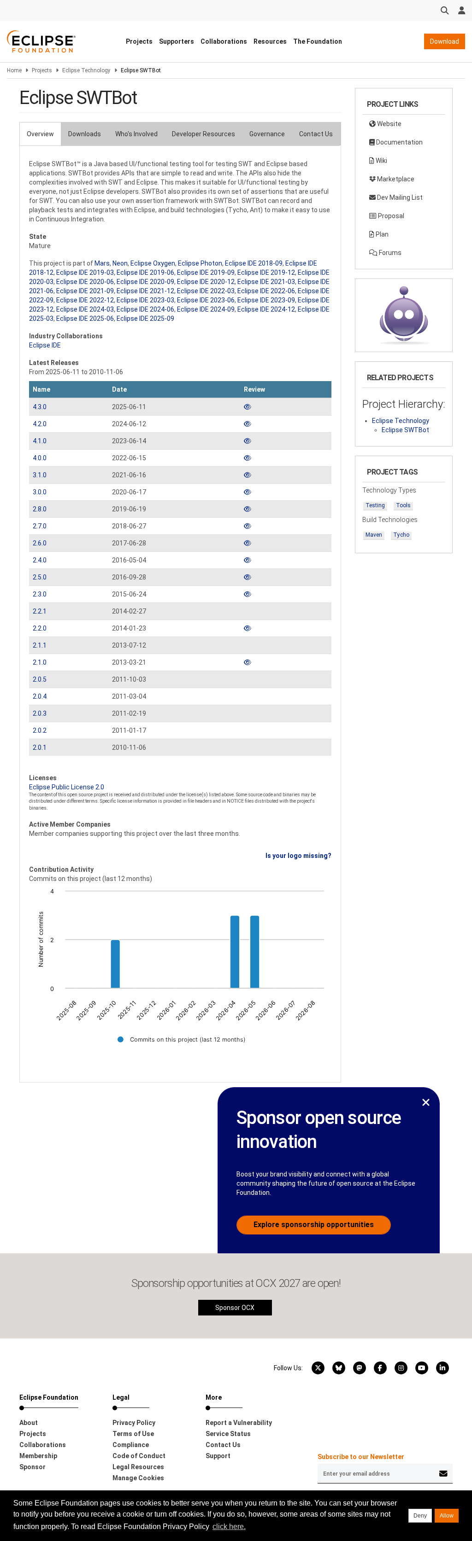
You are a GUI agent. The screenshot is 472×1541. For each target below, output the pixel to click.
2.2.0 (40, 628)
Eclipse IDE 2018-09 (254, 263)
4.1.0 (40, 441)
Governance (267, 134)
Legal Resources (138, 1467)
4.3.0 (40, 407)
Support (218, 1456)
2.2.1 (40, 611)
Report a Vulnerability (239, 1422)
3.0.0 (40, 492)
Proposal (390, 216)
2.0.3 (40, 713)
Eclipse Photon (200, 263)
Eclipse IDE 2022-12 (85, 300)
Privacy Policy (133, 1422)
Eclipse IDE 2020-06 (85, 281)
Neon (120, 263)
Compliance (130, 1444)
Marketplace (395, 179)
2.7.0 (40, 526)
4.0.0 (40, 458)
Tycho (401, 535)
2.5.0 (40, 577)
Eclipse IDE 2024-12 (266, 309)
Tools (403, 505)
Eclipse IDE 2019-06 (145, 272)
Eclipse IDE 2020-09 (145, 281)
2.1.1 (40, 645)
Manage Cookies (138, 1478)
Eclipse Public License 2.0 (66, 787)
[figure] (180, 971)
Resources (270, 41)
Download (444, 41)
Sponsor (32, 1467)
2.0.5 (40, 679)
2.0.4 (40, 696)
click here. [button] (229, 1526)
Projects (139, 41)
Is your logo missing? (298, 855)
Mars (102, 263)
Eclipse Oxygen (152, 263)
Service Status (228, 1433)
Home (14, 70)
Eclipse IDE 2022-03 (206, 291)
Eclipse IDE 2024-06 (145, 309)
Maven (374, 535)
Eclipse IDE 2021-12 (145, 291)
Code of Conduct (138, 1456)
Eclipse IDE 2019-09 (206, 272)
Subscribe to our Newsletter (361, 1456)
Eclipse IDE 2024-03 (85, 309)
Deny (420, 1515)
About (28, 1422)
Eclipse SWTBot (405, 430)
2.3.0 (40, 594)
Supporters (176, 41)
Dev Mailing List (399, 197)
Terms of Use (133, 1433)
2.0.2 (40, 730)
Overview (40, 134)
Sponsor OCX (234, 1307)
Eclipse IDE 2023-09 (266, 300)
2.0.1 (40, 747)
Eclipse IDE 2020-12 (206, 281)
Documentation (399, 142)
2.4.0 (40, 560)
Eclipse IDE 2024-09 (206, 309)
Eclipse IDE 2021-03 (266, 281)
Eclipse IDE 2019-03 (85, 272)
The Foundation (317, 41)
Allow (447, 1515)
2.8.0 (40, 509)
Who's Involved (136, 134)
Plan (381, 234)
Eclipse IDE (45, 345)
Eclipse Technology (86, 70)
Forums (389, 252)
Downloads (84, 134)
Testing (375, 505)
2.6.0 (40, 543)
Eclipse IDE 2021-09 (85, 291)
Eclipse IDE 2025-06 (85, 318)
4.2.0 (40, 424)
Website (388, 123)
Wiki (380, 160)
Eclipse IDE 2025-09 (145, 318)
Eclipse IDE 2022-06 (266, 291)
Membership (38, 1456)
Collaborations (224, 41)
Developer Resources (203, 134)
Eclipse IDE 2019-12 (266, 272)
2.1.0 (40, 662)
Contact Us (316, 134)
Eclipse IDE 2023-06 (206, 300)
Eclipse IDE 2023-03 (145, 300)
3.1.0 (40, 475)
